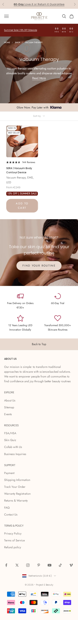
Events (8, 414)
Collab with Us (13, 447)
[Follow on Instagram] (28, 565)
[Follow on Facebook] (6, 565)
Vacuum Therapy (34, 42)
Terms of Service (14, 540)
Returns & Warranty (16, 500)
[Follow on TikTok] (60, 565)
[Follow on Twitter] (17, 565)
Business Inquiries (15, 454)
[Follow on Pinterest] (39, 565)
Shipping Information (17, 480)
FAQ (7, 508)
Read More (39, 78)
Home (7, 42)
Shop (17, 42)
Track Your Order (14, 487)
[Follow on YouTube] (49, 565)
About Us (9, 400)
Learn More (55, 4)
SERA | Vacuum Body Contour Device (19, 170)
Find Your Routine (39, 266)
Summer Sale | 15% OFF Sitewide (20, 30)
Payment (9, 473)
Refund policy (12, 547)
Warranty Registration (17, 494)
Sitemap (9, 407)
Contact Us (10, 514)
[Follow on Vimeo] (71, 565)
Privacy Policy (12, 533)
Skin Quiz (10, 440)
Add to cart (22, 205)
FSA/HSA (10, 433)
